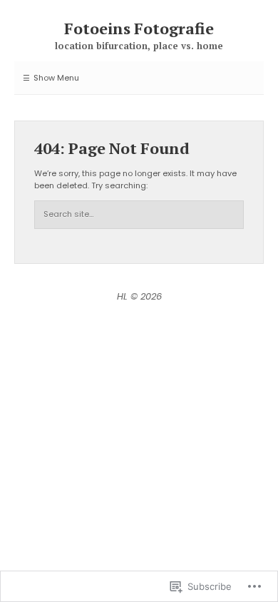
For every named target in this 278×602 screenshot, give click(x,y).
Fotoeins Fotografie (139, 28)
